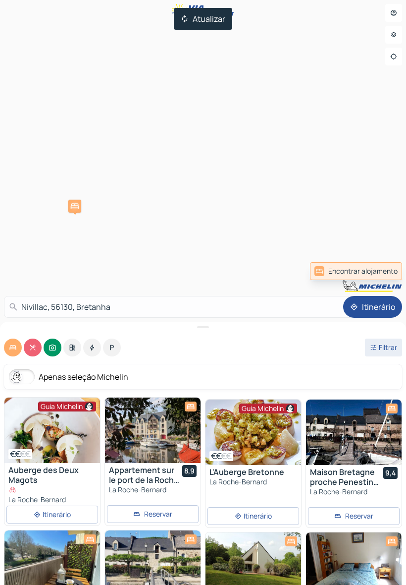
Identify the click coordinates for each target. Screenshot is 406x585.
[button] (74, 206)
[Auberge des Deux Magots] (52, 430)
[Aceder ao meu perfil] (393, 13)
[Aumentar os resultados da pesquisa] (203, 327)
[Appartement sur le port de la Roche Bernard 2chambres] (153, 430)
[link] (356, 271)
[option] (13, 347)
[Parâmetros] (393, 35)
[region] (52, 430)
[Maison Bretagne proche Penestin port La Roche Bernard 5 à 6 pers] (354, 432)
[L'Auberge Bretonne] (253, 432)
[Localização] (393, 56)
